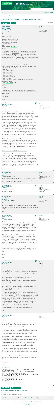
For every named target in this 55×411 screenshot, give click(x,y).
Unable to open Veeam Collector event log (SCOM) (21, 19)
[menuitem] (51, 12)
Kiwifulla (40, 215)
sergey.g (40, 102)
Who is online (5, 392)
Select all (7, 367)
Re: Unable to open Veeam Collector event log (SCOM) (7, 104)
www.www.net (14, 46)
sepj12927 (41, 196)
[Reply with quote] (36, 27)
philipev (40, 26)
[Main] (8, 3)
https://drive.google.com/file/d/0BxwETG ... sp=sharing (14, 150)
